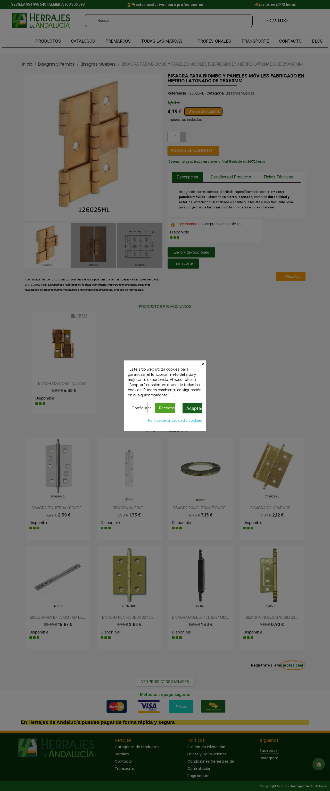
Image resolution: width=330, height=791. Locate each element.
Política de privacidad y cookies (175, 420)
